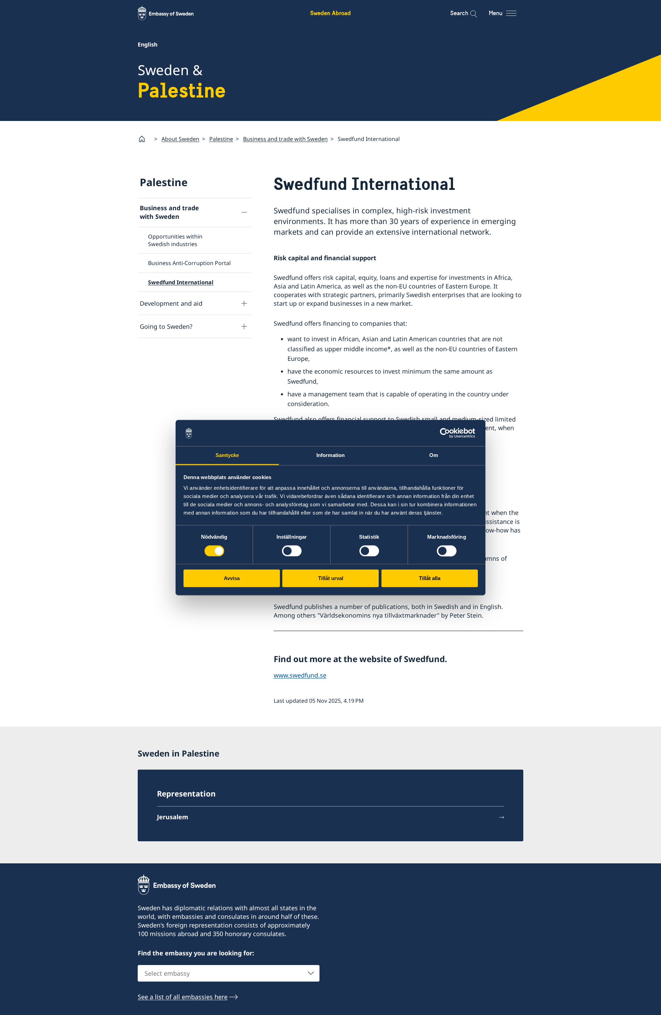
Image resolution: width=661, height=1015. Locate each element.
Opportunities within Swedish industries (175, 240)
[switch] (292, 550)
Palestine (221, 139)
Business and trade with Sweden (285, 139)
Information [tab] (330, 455)
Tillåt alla (429, 578)
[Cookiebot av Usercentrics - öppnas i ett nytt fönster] (448, 433)
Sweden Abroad (330, 13)
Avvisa (232, 578)
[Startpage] (144, 139)
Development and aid (171, 303)
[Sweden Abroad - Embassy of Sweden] (172, 13)
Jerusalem (172, 817)
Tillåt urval (330, 578)
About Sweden (180, 139)
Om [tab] (433, 455)
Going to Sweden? (166, 326)
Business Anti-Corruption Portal (189, 263)
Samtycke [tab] (227, 455)
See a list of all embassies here (183, 997)
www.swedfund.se (300, 675)
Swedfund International (180, 282)
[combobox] (228, 973)
